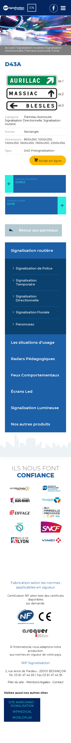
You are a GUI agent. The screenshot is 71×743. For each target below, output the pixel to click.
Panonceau (25, 324)
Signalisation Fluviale (33, 312)
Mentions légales (38, 682)
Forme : (10, 131)
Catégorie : (12, 117)
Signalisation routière (30, 47)
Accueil (9, 47)
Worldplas (22, 717)
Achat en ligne (50, 161)
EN (31, 8)
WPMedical (22, 711)
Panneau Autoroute (37, 50)
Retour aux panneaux (38, 230)
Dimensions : (14, 139)
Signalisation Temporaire (26, 282)
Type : (9, 150)
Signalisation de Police (34, 268)
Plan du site (16, 682)
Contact (58, 682)
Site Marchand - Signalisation (22, 704)
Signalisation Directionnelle (23, 120)
